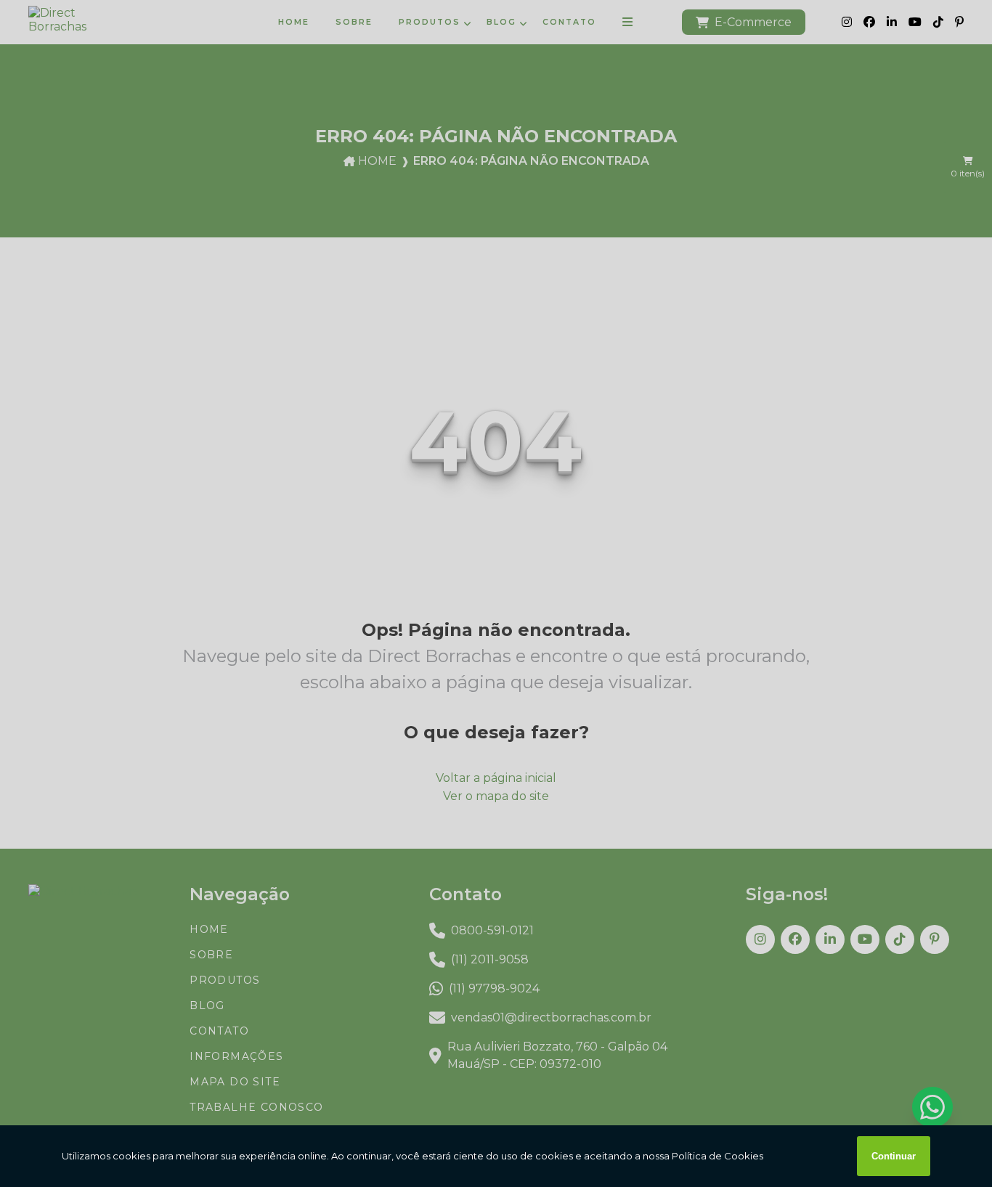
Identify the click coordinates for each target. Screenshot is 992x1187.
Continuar (893, 1156)
